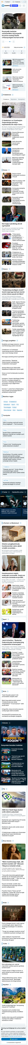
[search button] (20, 5)
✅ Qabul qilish (14, 1039)
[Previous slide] (3, 41)
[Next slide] (13, 41)
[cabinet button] (24, 5)
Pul (18, 404)
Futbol (14, 407)
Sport (13, 404)
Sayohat (19, 410)
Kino (14, 410)
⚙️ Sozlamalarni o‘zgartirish (14, 1042)
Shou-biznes (7, 410)
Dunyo (6, 402)
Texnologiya (7, 407)
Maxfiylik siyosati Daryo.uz (15, 1036)
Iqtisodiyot (7, 404)
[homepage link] (6, 5)
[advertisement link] (14, 5)
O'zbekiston (12, 402)
